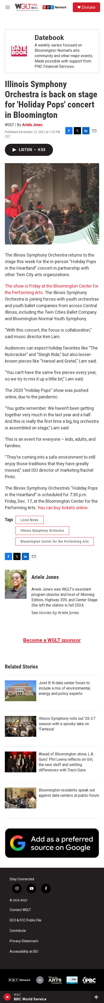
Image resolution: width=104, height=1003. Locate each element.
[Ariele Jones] (16, 584)
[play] (7, 997)
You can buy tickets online (62, 507)
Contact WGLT (20, 910)
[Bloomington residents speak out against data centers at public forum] (20, 798)
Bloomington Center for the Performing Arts (55, 541)
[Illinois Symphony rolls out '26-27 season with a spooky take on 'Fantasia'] (20, 726)
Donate (88, 7)
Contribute (18, 931)
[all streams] (97, 997)
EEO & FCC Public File (25, 920)
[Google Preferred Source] (52, 843)
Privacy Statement (24, 941)
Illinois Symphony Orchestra (42, 530)
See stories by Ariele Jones (55, 612)
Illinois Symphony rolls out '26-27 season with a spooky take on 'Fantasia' (67, 723)
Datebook (49, 38)
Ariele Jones (32, 124)
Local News (29, 520)
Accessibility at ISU (24, 951)
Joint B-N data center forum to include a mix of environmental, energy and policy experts (65, 688)
